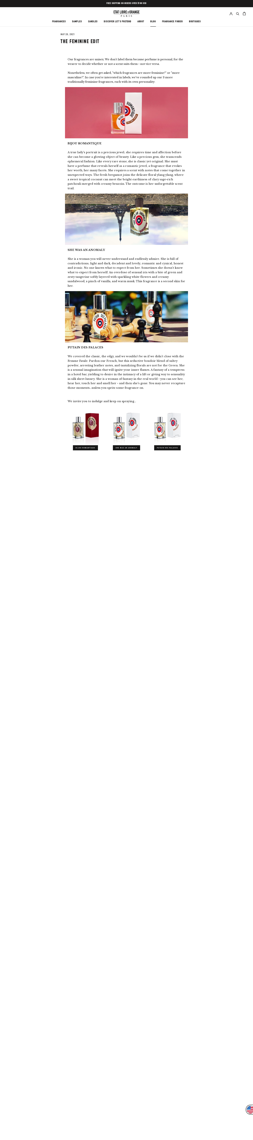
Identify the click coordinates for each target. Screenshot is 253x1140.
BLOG (153, 21)
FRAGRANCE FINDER (172, 21)
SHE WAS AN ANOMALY (126, 448)
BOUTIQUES (195, 21)
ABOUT (140, 21)
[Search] (237, 13)
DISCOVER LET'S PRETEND (117, 21)
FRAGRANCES (59, 21)
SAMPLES (77, 21)
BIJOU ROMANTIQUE (85, 448)
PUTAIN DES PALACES (167, 448)
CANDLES (93, 21)
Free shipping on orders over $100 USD (126, 3)
